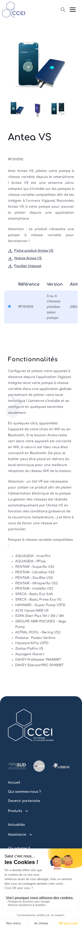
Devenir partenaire (24, 801)
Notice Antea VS (28, 258)
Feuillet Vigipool (27, 266)
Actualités (16, 824)
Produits (15, 811)
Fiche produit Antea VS (33, 250)
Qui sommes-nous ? (24, 791)
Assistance (17, 834)
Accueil (14, 782)
